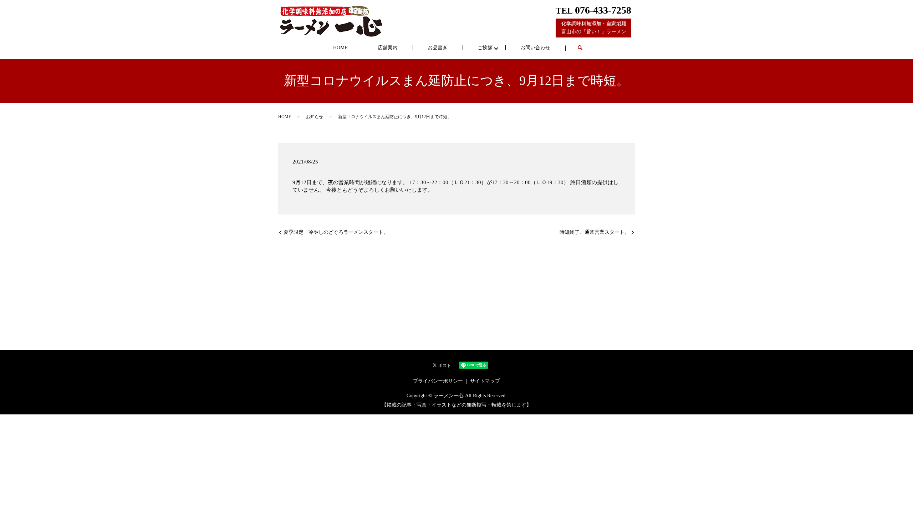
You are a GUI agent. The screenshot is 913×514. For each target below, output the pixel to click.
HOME (340, 47)
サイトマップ (485, 381)
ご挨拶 (485, 47)
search (580, 48)
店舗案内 (388, 47)
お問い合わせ (535, 47)
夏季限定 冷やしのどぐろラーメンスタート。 (336, 232)
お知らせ (314, 116)
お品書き (438, 47)
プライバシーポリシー (438, 381)
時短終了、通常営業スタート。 (594, 232)
